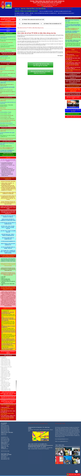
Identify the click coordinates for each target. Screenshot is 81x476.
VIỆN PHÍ (31, 13)
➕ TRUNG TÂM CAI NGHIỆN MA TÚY (51, 23)
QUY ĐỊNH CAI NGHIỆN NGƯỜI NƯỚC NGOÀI (62, 11)
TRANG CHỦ (17, 8)
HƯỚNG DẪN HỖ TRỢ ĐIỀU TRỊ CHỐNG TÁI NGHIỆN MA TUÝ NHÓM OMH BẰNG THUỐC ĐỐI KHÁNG (8, 264)
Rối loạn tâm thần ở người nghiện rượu (7, 73)
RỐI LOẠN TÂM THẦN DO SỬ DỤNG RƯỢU (66, 13)
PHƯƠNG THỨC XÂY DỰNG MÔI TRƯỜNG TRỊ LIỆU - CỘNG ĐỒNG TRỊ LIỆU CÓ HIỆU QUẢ (8, 319)
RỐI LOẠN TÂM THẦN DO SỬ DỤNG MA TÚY (23, 15)
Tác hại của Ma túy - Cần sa (5, 113)
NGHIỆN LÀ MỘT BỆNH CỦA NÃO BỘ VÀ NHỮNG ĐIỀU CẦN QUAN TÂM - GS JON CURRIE (7, 207)
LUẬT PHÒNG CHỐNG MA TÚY (8, 141)
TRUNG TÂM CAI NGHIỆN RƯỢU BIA (59, 8)
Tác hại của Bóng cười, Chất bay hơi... (7, 118)
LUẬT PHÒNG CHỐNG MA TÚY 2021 (72, 22)
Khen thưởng (2, 35)
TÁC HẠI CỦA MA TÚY (8, 97)
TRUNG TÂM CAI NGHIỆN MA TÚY (26, 11)
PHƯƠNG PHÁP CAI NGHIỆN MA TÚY (8, 127)
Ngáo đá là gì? (3, 107)
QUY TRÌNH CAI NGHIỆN (19, 13)
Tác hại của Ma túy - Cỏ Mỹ (5, 117)
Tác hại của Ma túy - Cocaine (5, 112)
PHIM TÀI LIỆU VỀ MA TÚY (8, 153)
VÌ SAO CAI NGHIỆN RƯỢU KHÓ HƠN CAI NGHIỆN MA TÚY (45, 13)
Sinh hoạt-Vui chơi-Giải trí (5, 61)
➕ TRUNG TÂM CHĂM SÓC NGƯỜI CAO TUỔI (32, 19)
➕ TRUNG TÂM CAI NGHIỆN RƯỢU (29, 23)
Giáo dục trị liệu (3, 59)
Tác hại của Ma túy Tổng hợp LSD (6, 115)
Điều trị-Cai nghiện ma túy (5, 57)
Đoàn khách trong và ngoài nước (6, 42)
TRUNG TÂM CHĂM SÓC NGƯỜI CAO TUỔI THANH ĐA (47, 1)
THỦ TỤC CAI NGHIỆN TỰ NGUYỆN (46, 11)
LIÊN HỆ (26, 13)
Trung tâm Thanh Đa (4, 56)
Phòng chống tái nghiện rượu (6, 76)
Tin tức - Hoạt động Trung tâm (6, 51)
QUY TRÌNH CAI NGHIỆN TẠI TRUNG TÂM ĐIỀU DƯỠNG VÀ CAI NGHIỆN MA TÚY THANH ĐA (8, 19)
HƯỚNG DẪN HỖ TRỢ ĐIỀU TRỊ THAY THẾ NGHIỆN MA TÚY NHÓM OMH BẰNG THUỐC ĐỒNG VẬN (7, 269)
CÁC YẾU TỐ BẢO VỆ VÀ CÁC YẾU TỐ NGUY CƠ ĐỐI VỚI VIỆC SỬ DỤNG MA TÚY (8, 332)
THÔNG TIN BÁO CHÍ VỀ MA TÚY (8, 155)
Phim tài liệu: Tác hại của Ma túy (6, 123)
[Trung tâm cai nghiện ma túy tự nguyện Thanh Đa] (6, 5)
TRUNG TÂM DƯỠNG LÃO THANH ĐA (33, 8)
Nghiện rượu (2, 68)
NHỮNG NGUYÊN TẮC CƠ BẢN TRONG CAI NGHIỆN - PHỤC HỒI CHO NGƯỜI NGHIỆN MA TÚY (8, 212)
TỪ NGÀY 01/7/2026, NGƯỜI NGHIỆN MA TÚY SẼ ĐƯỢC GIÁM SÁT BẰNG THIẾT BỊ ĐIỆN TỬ (73, 25)
